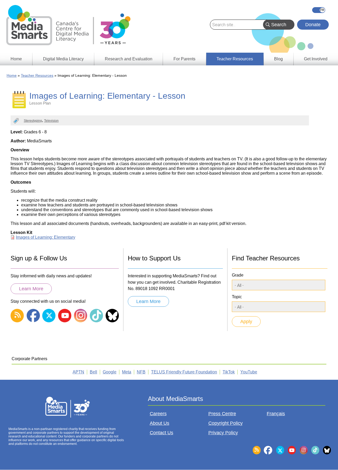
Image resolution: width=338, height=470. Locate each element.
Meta (126, 372)
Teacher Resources (37, 75)
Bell (93, 372)
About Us (159, 423)
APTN (78, 372)
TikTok (229, 372)
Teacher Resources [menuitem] (235, 59)
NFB (141, 372)
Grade (237, 275)
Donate (313, 24)
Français (318, 10)
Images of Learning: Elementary (45, 237)
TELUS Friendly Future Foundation (184, 372)
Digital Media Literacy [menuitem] (63, 59)
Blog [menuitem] (278, 59)
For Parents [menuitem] (184, 59)
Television (51, 121)
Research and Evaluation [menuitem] (128, 59)
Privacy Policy (223, 432)
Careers (158, 413)
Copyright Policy (225, 423)
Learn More (31, 288)
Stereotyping (33, 121)
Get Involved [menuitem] (315, 59)
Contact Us (161, 432)
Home (12, 75)
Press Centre (222, 413)
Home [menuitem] (16, 59)
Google (109, 372)
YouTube (248, 372)
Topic (237, 297)
